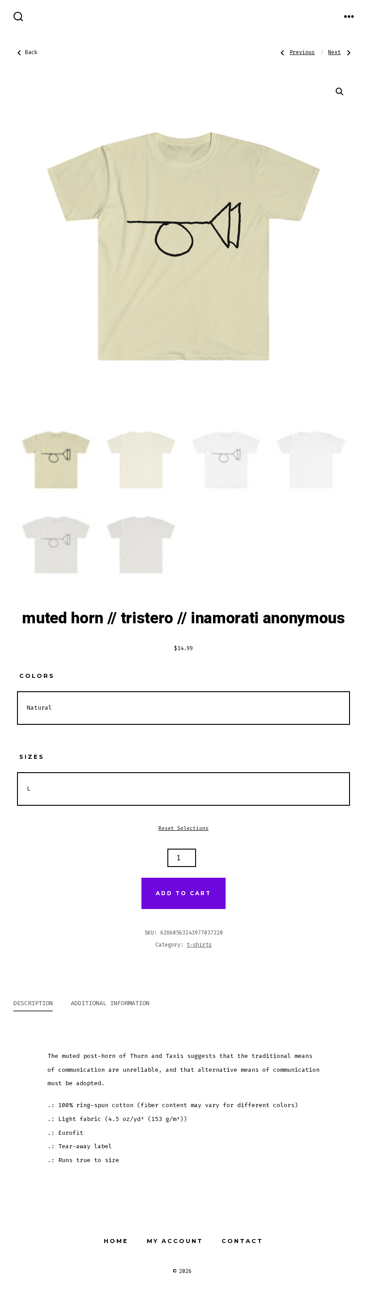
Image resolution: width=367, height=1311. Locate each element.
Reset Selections (183, 828)
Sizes (31, 756)
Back (31, 52)
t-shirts (199, 944)
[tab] (33, 1004)
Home (116, 1241)
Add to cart (183, 893)
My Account (175, 1241)
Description (33, 1003)
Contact (242, 1241)
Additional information (110, 1003)
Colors (37, 675)
